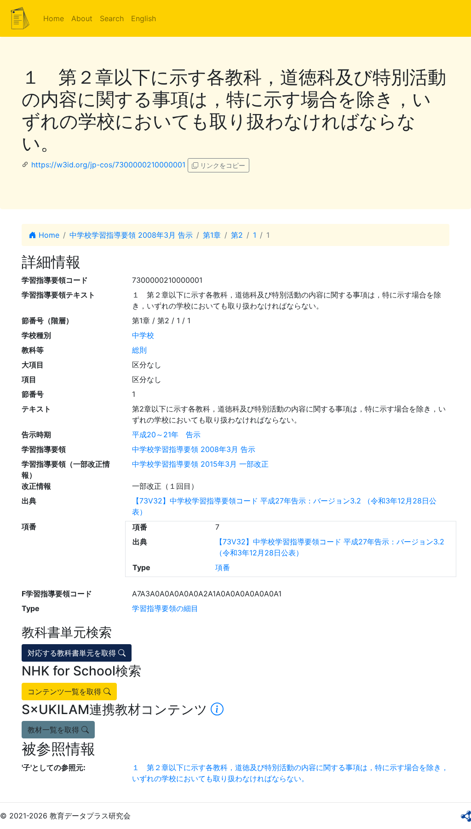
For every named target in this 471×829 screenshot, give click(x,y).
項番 (222, 567)
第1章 (212, 235)
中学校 (143, 335)
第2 (237, 235)
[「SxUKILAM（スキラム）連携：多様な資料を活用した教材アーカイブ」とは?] (217, 709)
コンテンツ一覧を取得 (65, 691)
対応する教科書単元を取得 (73, 652)
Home (53, 18)
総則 (139, 349)
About (81, 18)
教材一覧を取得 (54, 729)
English (143, 18)
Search (112, 18)
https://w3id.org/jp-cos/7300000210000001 (108, 164)
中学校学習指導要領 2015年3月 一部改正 (200, 464)
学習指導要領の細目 (165, 608)
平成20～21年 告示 (166, 434)
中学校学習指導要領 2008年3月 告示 (131, 235)
